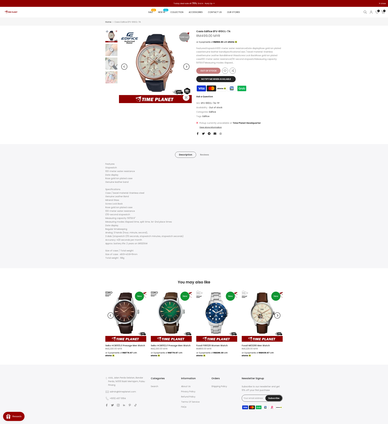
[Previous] (124, 67)
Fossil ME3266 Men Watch (256, 345)
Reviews (204, 154)
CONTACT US (215, 12)
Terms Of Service (190, 401)
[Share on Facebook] (197, 133)
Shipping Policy (219, 386)
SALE (151, 12)
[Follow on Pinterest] (129, 405)
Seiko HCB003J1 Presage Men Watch (125, 345)
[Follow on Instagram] (118, 405)
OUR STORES (233, 12)
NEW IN (162, 12)
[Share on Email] (215, 133)
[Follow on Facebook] (106, 405)
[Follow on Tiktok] (135, 405)
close (6, 3)
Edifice (212, 111)
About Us (186, 386)
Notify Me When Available (216, 79)
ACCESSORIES (196, 12)
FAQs (183, 406)
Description (185, 154)
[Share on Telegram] (209, 133)
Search (154, 386)
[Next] (186, 67)
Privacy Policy (188, 391)
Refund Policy (188, 396)
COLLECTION (176, 12)
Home (108, 22)
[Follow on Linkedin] (124, 405)
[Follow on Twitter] (112, 405)
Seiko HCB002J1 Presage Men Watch (171, 345)
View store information (210, 127)
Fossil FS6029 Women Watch (212, 345)
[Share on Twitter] (203, 133)
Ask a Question (204, 96)
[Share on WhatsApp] (220, 133)
